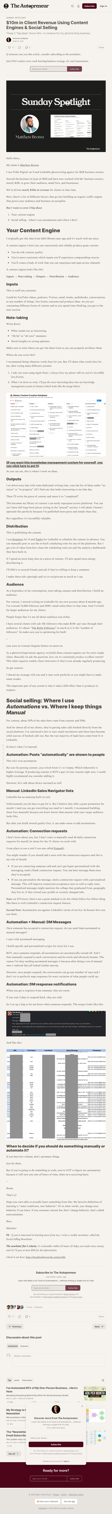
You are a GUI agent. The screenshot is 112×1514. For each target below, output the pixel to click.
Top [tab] (9, 1380)
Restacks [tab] (24, 1346)
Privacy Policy (76, 1453)
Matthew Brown (29, 165)
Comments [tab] (13, 1346)
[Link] (2, 230)
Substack (42, 1508)
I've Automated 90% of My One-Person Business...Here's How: (42, 1389)
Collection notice (75, 1494)
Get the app (69, 1501)
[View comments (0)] (19, 47)
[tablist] (18, 1346)
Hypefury (17, 539)
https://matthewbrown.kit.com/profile (45, 1257)
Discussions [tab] (27, 1380)
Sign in (103, 6)
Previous (16, 1326)
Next (97, 1326)
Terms (64, 1494)
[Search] (72, 6)
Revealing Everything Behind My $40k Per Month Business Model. (37, 1395)
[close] (82, 1406)
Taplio (39, 539)
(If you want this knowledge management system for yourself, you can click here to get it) (54, 464)
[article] (56, 1395)
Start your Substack (48, 1501)
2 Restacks (38, 1307)
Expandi (58, 848)
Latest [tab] (16, 1380)
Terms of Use (69, 1450)
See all (11, 1453)
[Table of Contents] (3, 757)
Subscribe (89, 6)
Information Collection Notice (55, 1453)
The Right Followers (43, 628)
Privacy (56, 1494)
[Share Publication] (78, 6)
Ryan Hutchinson (20, 38)
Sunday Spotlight (16, 18)
